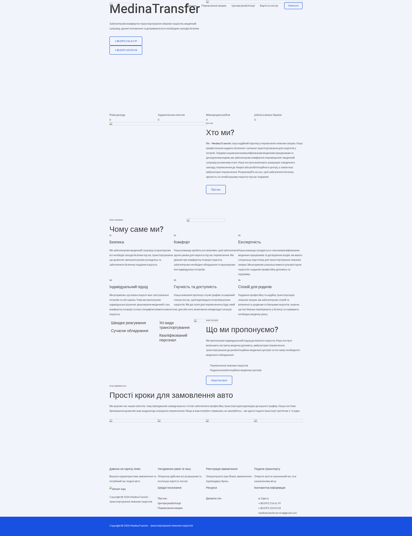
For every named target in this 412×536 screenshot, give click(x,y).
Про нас (191, 5)
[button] (293, 5)
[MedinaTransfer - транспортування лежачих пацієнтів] (120, 5)
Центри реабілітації (243, 5)
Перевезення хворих (213, 5)
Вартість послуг (269, 5)
